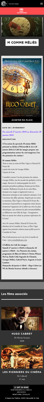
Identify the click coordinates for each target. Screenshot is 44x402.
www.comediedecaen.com (17, 240)
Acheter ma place (22, 120)
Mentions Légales (21, 394)
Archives (21, 392)
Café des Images (10, 3)
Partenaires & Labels (21, 390)
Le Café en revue (21, 387)
